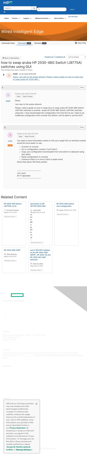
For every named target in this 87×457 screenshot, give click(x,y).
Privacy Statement (17, 428)
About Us (6, 370)
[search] (34, 8)
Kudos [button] (82, 87)
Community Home (8, 43)
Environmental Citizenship (12, 379)
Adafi (8, 101)
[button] (36, 403)
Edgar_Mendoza (12, 254)
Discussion (24, 43)
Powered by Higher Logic (43, 452)
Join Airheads (73, 16)
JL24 (10, 141)
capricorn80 (37, 210)
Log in (72, 9)
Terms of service (9, 386)
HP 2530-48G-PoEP (12, 250)
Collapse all (60, 57)
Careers (5, 373)
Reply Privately (28, 96)
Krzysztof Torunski (13, 210)
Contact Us (7, 376)
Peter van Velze (38, 263)
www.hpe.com (28, 355)
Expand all (49, 57)
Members (40, 43)
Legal (5, 390)
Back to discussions (11, 58)
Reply (19, 96)
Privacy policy (8, 383)
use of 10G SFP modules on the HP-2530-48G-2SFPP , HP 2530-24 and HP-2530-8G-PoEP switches (40, 255)
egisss (61, 210)
